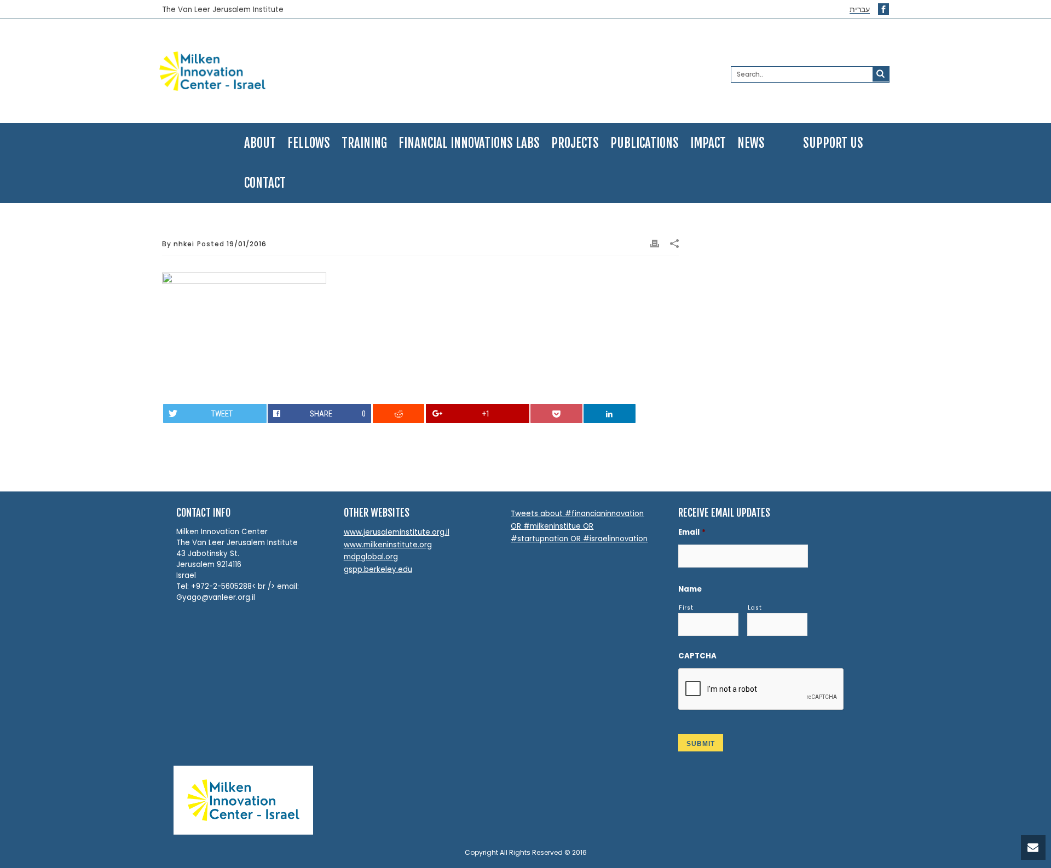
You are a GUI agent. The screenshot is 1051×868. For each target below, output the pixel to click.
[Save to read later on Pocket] (556, 413)
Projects (575, 143)
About (260, 143)
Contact (265, 183)
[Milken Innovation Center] (277, 71)
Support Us (833, 143)
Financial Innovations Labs (469, 143)
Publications (644, 143)
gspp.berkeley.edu (378, 569)
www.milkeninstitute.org (388, 545)
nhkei (184, 243)
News (751, 143)
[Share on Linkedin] (609, 413)
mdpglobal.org (371, 557)
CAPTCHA (697, 656)
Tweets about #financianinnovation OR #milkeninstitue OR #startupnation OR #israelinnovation (579, 525)
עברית (860, 9)
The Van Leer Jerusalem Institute (223, 10)
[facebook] (883, 9)
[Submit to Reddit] (398, 413)
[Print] (654, 244)
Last (755, 608)
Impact (708, 143)
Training (364, 143)
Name (690, 589)
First (686, 608)
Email (692, 532)
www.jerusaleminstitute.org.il (396, 532)
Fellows (308, 143)
